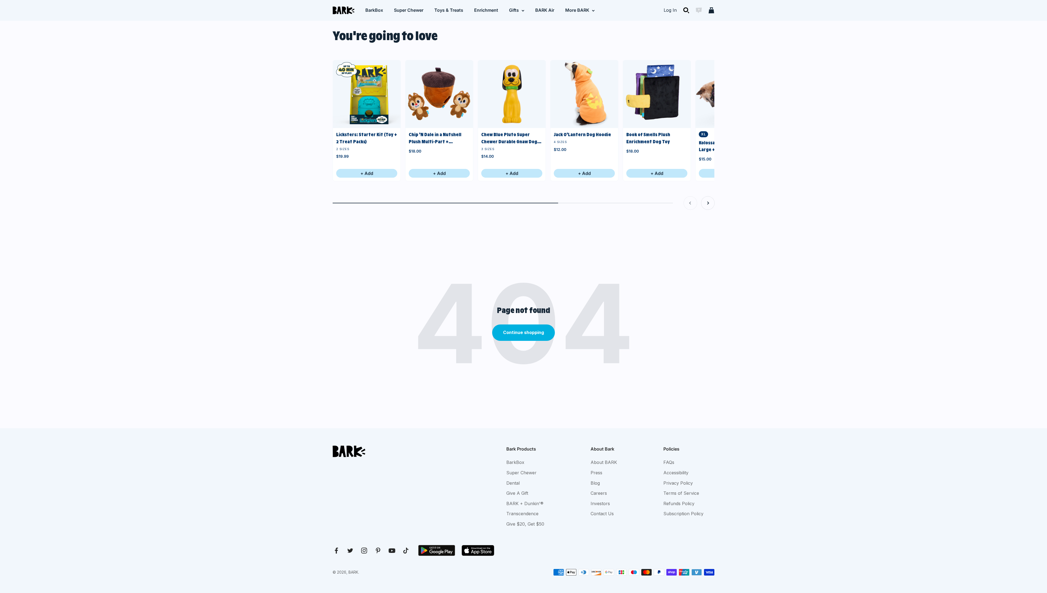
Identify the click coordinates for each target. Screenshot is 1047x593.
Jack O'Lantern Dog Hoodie (582, 134)
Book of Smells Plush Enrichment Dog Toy (648, 138)
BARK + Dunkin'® (524, 503)
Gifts (514, 10)
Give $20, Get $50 (525, 524)
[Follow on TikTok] (406, 550)
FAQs (668, 462)
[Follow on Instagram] (364, 550)
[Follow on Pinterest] (378, 550)
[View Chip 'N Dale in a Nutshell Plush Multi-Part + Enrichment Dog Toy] (439, 94)
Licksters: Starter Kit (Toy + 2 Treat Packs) (366, 138)
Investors (600, 503)
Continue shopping (523, 332)
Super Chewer (408, 10)
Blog (595, 483)
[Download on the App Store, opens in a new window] (478, 550)
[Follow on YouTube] (392, 550)
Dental (513, 483)
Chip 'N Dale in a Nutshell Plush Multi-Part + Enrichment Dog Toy (435, 138)
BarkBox (374, 10)
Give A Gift (517, 493)
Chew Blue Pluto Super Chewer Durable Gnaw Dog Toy (509, 138)
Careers (599, 493)
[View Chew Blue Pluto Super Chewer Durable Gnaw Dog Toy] (512, 94)
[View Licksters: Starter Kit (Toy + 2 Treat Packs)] (367, 94)
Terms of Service (681, 493)
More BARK (577, 10)
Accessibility (675, 472)
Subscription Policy (683, 513)
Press (596, 472)
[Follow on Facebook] (336, 550)
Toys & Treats (448, 10)
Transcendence (522, 513)
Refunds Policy (678, 503)
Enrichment (486, 10)
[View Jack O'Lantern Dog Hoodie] (584, 94)
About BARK (604, 462)
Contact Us (602, 513)
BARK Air (544, 10)
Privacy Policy (678, 483)
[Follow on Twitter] (350, 550)
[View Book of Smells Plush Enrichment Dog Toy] (657, 94)
